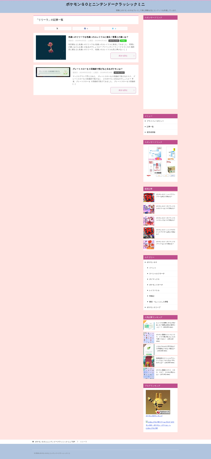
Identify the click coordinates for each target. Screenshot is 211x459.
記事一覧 (150, 127)
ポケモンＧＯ (114, 41)
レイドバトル (154, 290)
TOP (55, 442)
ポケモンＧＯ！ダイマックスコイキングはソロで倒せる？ (165, 219)
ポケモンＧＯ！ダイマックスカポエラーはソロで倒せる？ (165, 207)
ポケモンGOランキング (154, 416)
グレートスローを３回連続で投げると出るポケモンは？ (98, 69)
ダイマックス (154, 279)
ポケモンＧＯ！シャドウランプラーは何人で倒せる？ (165, 195)
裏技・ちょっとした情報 (158, 302)
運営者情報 (151, 132)
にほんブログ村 (152, 428)
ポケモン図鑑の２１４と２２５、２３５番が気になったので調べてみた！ (165, 338)
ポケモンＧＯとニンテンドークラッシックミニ (105, 4)
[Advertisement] (160, 64)
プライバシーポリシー (155, 121)
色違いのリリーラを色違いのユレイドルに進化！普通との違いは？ (98, 37)
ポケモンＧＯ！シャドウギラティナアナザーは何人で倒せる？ (165, 232)
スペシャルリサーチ (157, 274)
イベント (152, 268)
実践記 (123, 41)
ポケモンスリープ (153, 307)
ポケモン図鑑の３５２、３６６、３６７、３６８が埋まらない (165, 372)
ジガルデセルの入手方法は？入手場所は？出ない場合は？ (165, 349)
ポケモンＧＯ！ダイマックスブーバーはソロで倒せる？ (165, 243)
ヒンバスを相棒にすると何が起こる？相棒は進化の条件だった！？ (165, 325)
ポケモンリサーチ (156, 285)
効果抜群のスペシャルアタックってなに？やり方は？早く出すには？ (165, 360)
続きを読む (123, 56)
